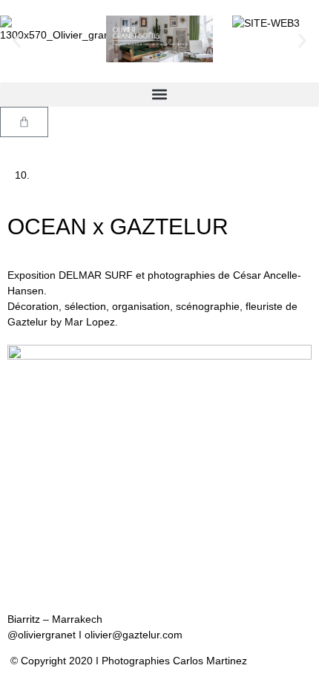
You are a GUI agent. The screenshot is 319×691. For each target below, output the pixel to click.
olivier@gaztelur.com (133, 635)
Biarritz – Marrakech (54, 619)
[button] (16, 41)
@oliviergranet (43, 635)
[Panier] (24, 122)
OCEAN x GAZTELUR (117, 226)
